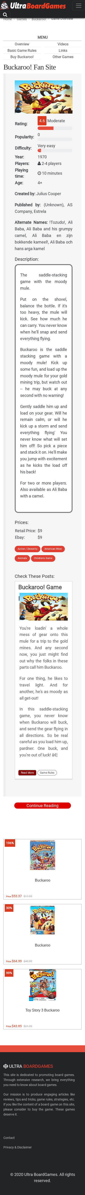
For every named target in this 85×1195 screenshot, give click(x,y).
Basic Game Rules (21, 50)
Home (7, 19)
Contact (9, 1138)
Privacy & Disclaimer (17, 1147)
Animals (22, 558)
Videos (63, 44)
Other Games (63, 57)
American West (53, 548)
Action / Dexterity (27, 548)
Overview (22, 44)
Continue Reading (42, 805)
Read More (27, 772)
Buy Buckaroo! (22, 57)
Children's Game (43, 558)
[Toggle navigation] (78, 5)
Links (63, 50)
